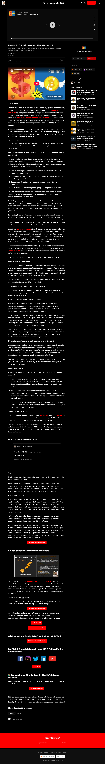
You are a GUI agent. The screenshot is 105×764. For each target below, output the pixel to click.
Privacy (51, 752)
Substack (44, 760)
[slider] (52, 38)
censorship (44, 415)
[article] (84, 92)
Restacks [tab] (18, 713)
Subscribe (91, 3)
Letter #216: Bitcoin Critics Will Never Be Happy (86, 106)
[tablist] (15, 713)
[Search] (81, 3)
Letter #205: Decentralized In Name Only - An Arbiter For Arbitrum (86, 137)
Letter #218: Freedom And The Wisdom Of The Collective (86, 99)
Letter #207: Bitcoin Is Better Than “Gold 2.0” (85, 129)
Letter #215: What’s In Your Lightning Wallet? (85, 114)
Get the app (60, 756)
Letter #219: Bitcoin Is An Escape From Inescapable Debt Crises (87, 91)
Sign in (100, 3)
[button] (40, 25)
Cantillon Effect (14, 251)
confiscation (57, 415)
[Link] (5, 439)
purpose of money (24, 229)
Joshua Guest (11, 53)
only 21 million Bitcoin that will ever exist (33, 118)
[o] (73, 92)
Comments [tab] (12, 713)
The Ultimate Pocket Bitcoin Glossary (36, 581)
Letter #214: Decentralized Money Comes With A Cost (85, 122)
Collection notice (62, 752)
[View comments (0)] (94, 21)
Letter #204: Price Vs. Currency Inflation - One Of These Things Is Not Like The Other (87, 145)
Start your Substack (48, 756)
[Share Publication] (84, 3)
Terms (55, 752)
